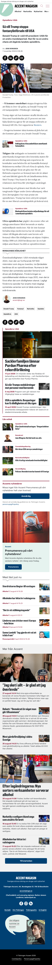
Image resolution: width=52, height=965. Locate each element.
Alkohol (18, 11)
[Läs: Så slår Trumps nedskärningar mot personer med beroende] (44, 386)
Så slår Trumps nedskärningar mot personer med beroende (20, 386)
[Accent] (26, 878)
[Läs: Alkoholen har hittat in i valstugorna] (44, 841)
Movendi (48, 11)
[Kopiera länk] (16, 57)
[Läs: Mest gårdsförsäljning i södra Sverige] (44, 738)
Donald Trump (9, 309)
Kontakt (8, 910)
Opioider (41, 309)
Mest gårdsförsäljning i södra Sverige (17, 738)
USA (16, 314)
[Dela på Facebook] (5, 57)
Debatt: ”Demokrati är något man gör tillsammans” (19, 710)
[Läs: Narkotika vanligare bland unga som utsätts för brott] (44, 818)
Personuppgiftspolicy (32, 959)
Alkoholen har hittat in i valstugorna (14, 841)
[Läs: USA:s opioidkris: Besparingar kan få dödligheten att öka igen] (44, 401)
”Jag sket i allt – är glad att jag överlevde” (24, 687)
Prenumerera (13, 567)
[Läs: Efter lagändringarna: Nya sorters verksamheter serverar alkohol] (26, 769)
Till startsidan (26, 861)
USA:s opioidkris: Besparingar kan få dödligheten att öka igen (20, 402)
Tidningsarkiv (31, 910)
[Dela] (10, 57)
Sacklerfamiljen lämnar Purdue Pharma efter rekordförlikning (22, 365)
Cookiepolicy (17, 959)
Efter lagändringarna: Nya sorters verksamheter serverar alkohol (26, 790)
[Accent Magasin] (26, 6)
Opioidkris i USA (12, 329)
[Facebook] (21, 903)
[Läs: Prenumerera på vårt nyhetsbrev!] (26, 527)
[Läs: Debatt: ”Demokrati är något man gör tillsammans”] (44, 710)
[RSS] (31, 903)
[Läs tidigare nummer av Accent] (36, 932)
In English (43, 910)
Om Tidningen (18, 910)
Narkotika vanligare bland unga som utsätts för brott (18, 818)
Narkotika (27, 11)
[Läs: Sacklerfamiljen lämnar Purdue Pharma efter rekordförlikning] (27, 344)
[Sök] (42, 6)
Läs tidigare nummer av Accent (14, 923)
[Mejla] (21, 57)
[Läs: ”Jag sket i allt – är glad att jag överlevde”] (26, 668)
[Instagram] (26, 903)
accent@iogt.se (19, 300)
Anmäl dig (26, 496)
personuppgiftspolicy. (11, 504)
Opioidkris (7, 314)
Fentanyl (20, 309)
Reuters (37, 125)
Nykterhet (38, 11)
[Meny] (47, 6)
